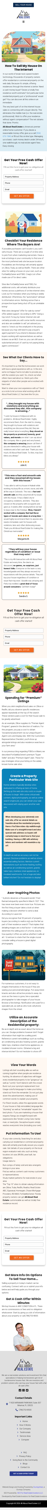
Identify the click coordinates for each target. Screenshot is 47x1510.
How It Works (25, 1425)
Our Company (25, 1429)
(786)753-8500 (31, 1316)
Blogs (25, 1463)
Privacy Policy (25, 1456)
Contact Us (25, 1467)
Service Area (25, 1436)
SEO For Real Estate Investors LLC (30, 1493)
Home (25, 1421)
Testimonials (25, 1432)
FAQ (25, 1452)
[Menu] (23, 21)
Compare (25, 1440)
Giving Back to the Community (25, 1460)
